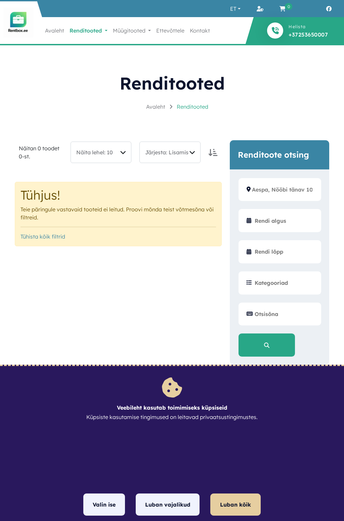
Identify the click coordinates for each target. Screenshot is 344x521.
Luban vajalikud (167, 504)
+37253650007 (308, 34)
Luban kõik (235, 504)
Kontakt (200, 30)
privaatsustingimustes (228, 417)
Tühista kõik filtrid (42, 236)
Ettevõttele (170, 30)
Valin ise (104, 504)
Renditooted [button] (86, 30)
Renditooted (192, 106)
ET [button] (233, 8)
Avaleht (54, 30)
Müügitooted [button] (130, 30)
